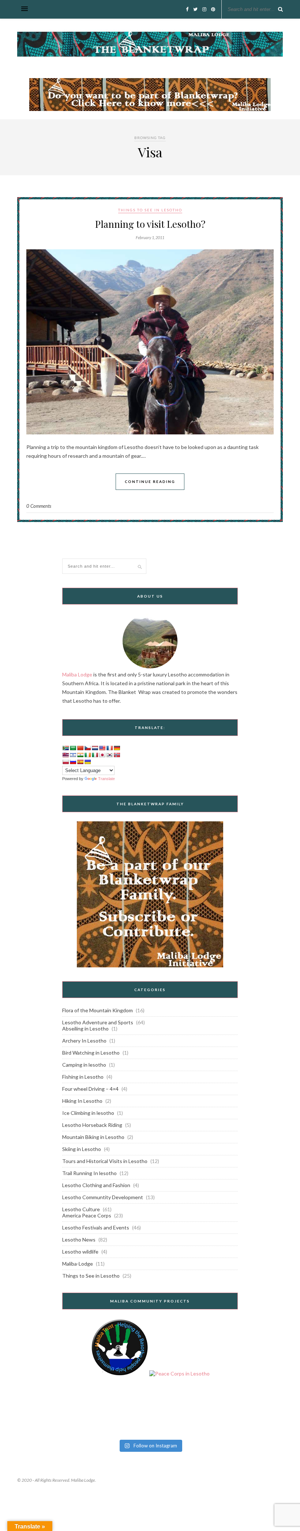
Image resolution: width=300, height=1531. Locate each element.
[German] (116, 748)
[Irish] (87, 755)
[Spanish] (80, 762)
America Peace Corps (86, 1215)
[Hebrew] (73, 755)
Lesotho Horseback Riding (92, 1125)
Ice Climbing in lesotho (88, 1113)
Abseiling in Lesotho (85, 1028)
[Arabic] (73, 748)
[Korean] (109, 755)
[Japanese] (102, 755)
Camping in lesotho (84, 1065)
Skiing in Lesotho (81, 1149)
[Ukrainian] (87, 762)
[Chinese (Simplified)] (80, 748)
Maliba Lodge (77, 674)
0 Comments (38, 506)
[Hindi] (80, 755)
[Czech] (87, 748)
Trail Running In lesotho (89, 1173)
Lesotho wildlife (80, 1251)
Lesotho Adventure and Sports (97, 1022)
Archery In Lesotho (84, 1040)
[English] (102, 748)
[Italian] (94, 755)
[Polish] (65, 762)
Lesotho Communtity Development (102, 1197)
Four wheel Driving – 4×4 (90, 1089)
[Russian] (73, 762)
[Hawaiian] (65, 755)
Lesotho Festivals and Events (95, 1227)
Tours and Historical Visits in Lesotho (104, 1161)
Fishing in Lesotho (83, 1077)
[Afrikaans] (65, 748)
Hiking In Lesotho (82, 1101)
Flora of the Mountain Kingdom (97, 1010)
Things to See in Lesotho (150, 210)
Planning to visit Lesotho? (150, 224)
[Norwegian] (116, 755)
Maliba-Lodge (77, 1264)
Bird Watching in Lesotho (91, 1053)
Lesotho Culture (81, 1209)
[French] (109, 748)
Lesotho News (78, 1239)
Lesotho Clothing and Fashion (96, 1185)
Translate (106, 778)
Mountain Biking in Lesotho (93, 1137)
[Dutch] (94, 748)
